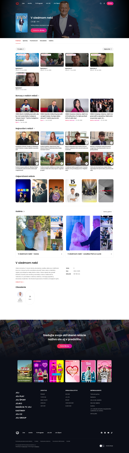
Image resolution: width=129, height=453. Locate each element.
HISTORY (43, 406)
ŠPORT (67, 400)
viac (51, 25)
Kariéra (92, 406)
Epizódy (25, 41)
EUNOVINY (68, 406)
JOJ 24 (48, 3)
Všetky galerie (107, 212)
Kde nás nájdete (95, 403)
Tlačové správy (94, 394)
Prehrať (62, 346)
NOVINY (67, 394)
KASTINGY (20, 410)
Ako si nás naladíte (95, 400)
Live (23, 3)
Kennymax (24, 446)
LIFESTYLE (44, 390)
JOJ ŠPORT (21, 400)
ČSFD (32, 21)
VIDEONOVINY (69, 403)
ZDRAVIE (43, 403)
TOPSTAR (43, 397)
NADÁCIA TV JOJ (23, 407)
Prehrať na (36, 30)
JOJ (17, 392)
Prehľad (18, 41)
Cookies (36, 441)
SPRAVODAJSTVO (71, 390)
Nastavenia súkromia (45, 441)
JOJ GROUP (21, 417)
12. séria (19, 49)
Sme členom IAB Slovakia (58, 441)
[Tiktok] (111, 432)
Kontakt (68, 441)
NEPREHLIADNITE (95, 390)
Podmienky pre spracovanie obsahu (24, 441)
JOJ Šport (57, 3)
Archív (30, 3)
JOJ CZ (19, 414)
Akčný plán (93, 414)
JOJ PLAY (20, 396)
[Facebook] (101, 432)
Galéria (51, 41)
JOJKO (19, 403)
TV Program (39, 3)
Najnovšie (107, 49)
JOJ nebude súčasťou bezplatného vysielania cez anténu (100, 410)
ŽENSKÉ (43, 394)
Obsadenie (43, 41)
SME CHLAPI (44, 400)
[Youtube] (108, 432)
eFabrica (37, 446)
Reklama (93, 397)
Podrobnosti (34, 41)
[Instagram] (105, 432)
